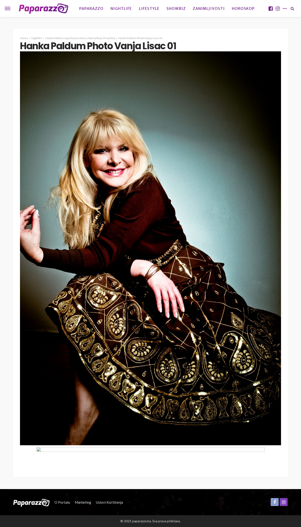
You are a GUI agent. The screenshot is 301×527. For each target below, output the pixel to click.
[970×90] (150, 457)
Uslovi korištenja (109, 502)
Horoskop (243, 8)
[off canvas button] (7, 8)
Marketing (83, 502)
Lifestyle (149, 8)
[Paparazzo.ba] (44, 8)
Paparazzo (91, 8)
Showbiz (176, 8)
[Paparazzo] (31, 502)
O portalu (62, 502)
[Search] (292, 8)
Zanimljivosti (209, 8)
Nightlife (121, 8)
